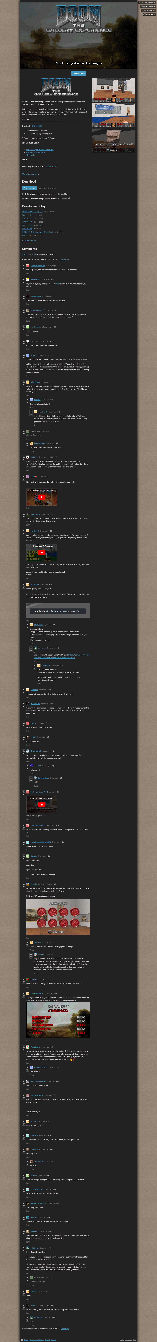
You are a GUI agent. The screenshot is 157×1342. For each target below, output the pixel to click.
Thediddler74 (35, 1149)
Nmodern (34, 1217)
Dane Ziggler (35, 514)
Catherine (34, 690)
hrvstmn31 (35, 1231)
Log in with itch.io (29, 254)
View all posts (28, 240)
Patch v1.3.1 (27, 225)
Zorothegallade (36, 751)
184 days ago (45, 280)
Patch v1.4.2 (27, 215)
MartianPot (35, 531)
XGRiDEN (34, 1135)
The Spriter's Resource (35, 152)
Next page (65, 259)
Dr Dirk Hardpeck (37, 1189)
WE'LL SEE (34, 341)
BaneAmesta (35, 704)
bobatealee (42, 648)
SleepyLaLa (38, 942)
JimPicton (34, 457)
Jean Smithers (36, 327)
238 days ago (47, 296)
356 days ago (44, 341)
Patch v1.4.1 (27, 218)
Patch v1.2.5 (27, 235)
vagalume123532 (40, 1067)
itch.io (26, 1340)
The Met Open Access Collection (39, 149)
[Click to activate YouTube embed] (41, 497)
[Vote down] (23, 268)
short (57, 283)
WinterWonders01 (37, 993)
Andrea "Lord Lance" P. (38, 1203)
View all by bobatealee (37, 1340)
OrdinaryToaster (36, 310)
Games (122, 1340)
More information (29, 174)
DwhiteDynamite (37, 1095)
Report (47, 1340)
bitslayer (34, 355)
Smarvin (34, 1175)
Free (134, 1340)
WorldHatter (35, 1047)
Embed (53, 1340)
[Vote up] (23, 265)
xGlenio (33, 723)
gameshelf (34, 979)
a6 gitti (33, 737)
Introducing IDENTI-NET (32, 211)
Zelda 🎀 (34, 477)
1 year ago (42, 355)
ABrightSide (35, 280)
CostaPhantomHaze (38, 266)
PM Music (30, 155)
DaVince (34, 856)
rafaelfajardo (35, 382)
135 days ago (51, 266)
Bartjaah (37, 400)
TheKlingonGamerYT (38, 792)
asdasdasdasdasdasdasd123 (41, 842)
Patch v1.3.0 (27, 228)
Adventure (128, 1340)
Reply (28, 273)
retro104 (37, 766)
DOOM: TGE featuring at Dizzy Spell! (37, 232)
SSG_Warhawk (36, 296)
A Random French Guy (38, 1081)
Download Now (79, 73)
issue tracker (51, 166)
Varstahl (34, 884)
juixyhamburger (40, 443)
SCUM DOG (37, 126)
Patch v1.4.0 (27, 222)
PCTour (33, 1121)
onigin (33, 1305)
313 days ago (47, 327)
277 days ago (48, 310)
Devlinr (33, 1291)
